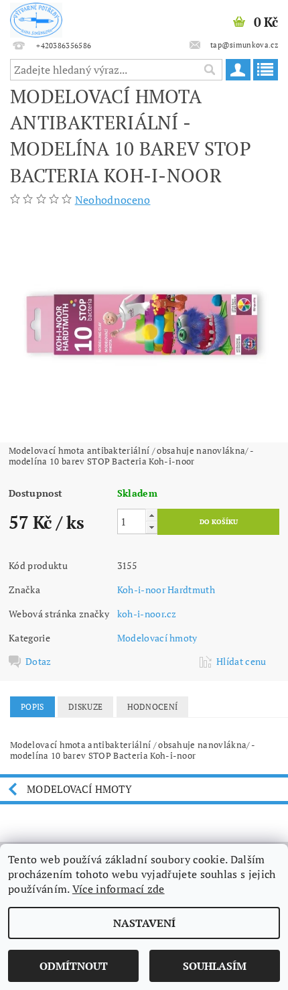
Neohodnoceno (113, 199)
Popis (32, 707)
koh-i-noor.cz (147, 613)
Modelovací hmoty (157, 637)
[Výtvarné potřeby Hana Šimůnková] (36, 17)
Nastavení (144, 923)
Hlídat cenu (241, 662)
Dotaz (38, 662)
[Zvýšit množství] (151, 515)
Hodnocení (152, 707)
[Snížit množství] (151, 527)
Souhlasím (214, 965)
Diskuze (85, 707)
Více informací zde (118, 888)
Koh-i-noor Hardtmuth (166, 589)
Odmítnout (74, 965)
